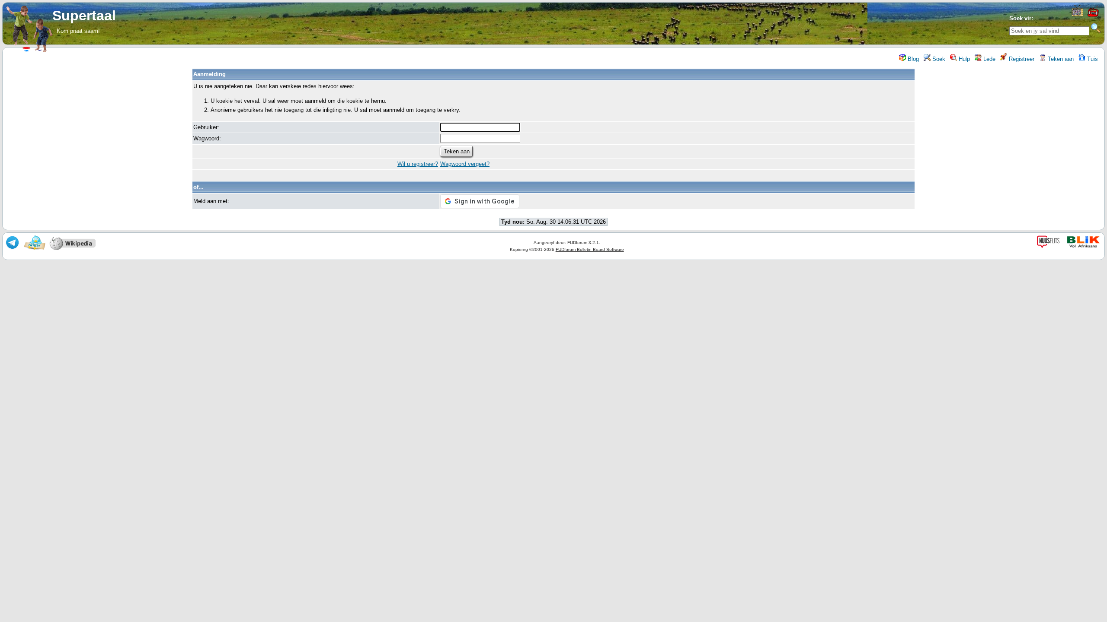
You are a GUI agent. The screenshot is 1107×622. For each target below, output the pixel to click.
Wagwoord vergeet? (465, 164)
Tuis (1091, 59)
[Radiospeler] (1092, 16)
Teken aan (1060, 59)
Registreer (1020, 59)
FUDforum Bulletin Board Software (590, 249)
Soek (938, 59)
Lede (988, 59)
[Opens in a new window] (1077, 14)
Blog (912, 59)
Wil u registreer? (417, 164)
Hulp (963, 59)
